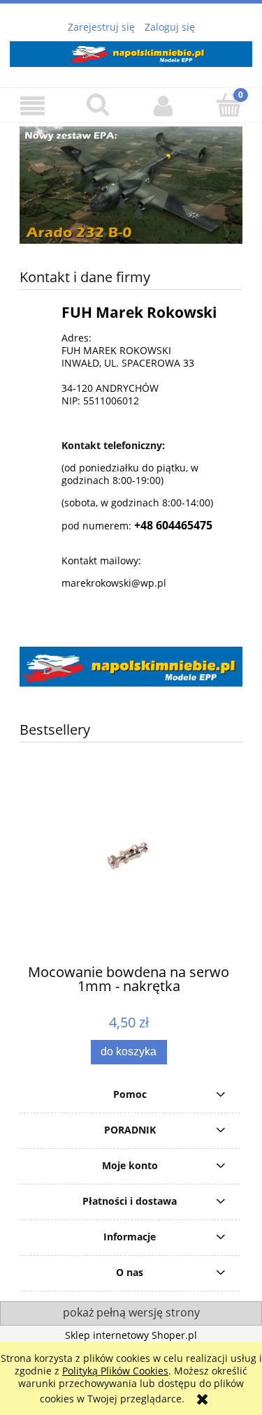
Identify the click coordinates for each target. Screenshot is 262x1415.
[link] (131, 185)
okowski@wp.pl (130, 582)
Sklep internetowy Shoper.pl (131, 1335)
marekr (78, 582)
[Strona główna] (131, 51)
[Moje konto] (164, 105)
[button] (33, 106)
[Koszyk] (229, 105)
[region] (131, 185)
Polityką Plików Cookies (115, 1370)
